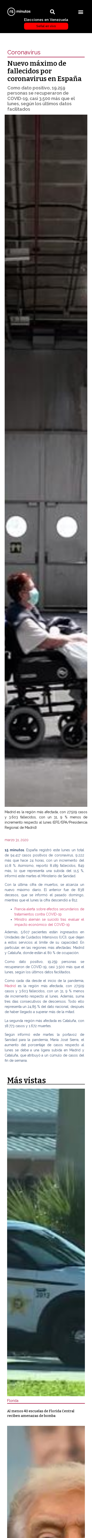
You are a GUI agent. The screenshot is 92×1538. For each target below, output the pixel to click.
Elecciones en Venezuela (46, 23)
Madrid (11, 986)
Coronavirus (23, 52)
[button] (81, 12)
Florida (12, 1400)
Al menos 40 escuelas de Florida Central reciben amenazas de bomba (40, 1413)
